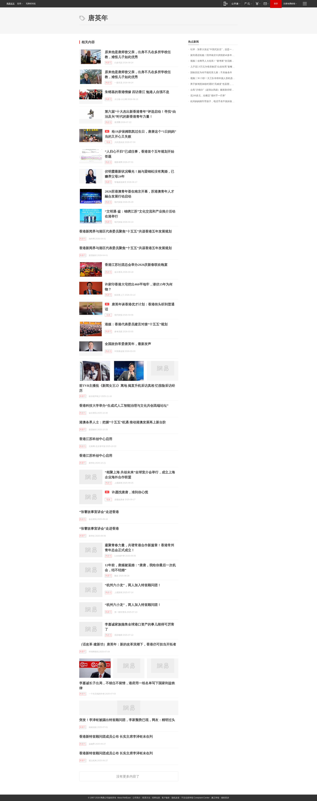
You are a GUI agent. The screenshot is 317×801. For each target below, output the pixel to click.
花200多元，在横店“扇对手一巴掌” (208, 95)
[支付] (257, 3)
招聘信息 (156, 798)
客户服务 (166, 798)
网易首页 (11, 3)
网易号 (108, 63)
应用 (19, 3)
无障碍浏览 (31, 3)
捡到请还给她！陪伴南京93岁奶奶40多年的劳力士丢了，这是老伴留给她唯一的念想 (214, 55)
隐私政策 (175, 798)
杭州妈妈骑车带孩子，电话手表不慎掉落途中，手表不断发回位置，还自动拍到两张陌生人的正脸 (214, 101)
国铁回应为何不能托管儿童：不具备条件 (211, 72)
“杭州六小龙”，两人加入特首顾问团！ (133, 585)
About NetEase (124, 798)
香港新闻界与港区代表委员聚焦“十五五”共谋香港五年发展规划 (125, 231)
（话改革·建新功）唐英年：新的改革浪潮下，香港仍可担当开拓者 (127, 644)
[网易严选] (247, 3)
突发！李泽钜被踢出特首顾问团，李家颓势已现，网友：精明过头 (127, 720)
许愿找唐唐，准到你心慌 (130, 492)
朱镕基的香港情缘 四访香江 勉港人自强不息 (137, 92)
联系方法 (146, 798)
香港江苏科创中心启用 (95, 439)
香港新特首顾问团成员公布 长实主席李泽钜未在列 (116, 736)
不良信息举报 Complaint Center (195, 798)
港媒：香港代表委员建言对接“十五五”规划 (136, 324)
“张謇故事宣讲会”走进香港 (99, 512)
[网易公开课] (236, 3)
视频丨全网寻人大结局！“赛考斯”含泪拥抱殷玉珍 (214, 61)
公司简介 (137, 798)
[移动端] (225, 3)
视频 (108, 142)
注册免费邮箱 (289, 3)
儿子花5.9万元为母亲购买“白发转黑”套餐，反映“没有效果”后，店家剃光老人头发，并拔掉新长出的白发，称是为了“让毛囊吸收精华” (214, 66)
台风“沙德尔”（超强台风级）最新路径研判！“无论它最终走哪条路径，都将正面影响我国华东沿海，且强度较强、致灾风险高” (214, 90)
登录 (276, 3)
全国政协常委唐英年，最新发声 (128, 344)
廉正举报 (215, 798)
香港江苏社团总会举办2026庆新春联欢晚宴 (136, 264)
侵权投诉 (225, 798)
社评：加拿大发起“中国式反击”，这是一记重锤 (214, 49)
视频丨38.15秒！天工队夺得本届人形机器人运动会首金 (214, 78)
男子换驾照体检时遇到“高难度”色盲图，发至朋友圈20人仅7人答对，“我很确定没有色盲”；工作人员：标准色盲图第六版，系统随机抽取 (214, 84)
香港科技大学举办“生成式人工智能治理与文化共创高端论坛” (123, 405)
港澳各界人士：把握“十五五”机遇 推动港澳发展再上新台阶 (122, 422)
